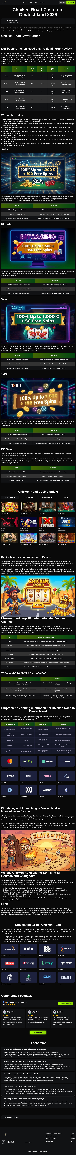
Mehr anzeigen (38, 1032)
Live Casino (27, 497)
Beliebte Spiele (9, 497)
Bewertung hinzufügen (66, 1003)
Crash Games (46, 497)
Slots (64, 497)
